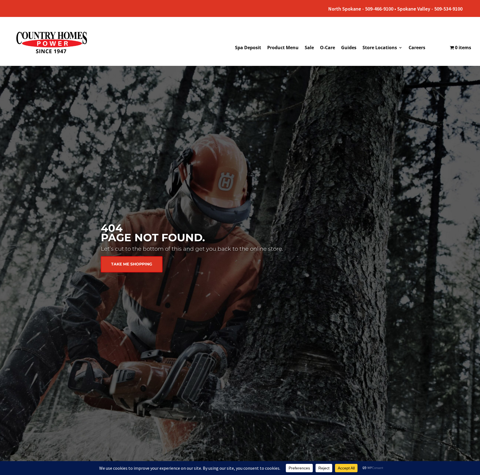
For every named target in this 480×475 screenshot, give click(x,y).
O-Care (327, 48)
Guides (348, 48)
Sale (309, 48)
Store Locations (379, 48)
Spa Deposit (248, 48)
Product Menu (283, 48)
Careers (417, 48)
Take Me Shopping (131, 264)
